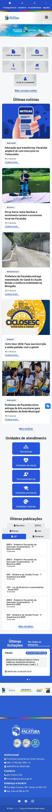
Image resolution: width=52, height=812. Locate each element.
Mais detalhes (26, 626)
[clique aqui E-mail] (19, 801)
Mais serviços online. (26, 90)
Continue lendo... (12, 162)
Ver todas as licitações (34, 643)
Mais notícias (26, 428)
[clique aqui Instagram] (32, 801)
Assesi (16, 808)
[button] (27, 679)
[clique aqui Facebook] (26, 801)
